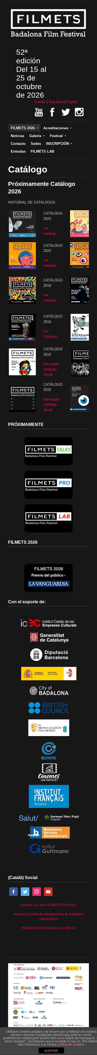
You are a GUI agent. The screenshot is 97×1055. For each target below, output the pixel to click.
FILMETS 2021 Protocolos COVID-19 (49, 928)
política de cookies (70, 1044)
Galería (35, 136)
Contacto (18, 144)
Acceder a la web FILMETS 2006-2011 (48, 905)
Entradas (18, 151)
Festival (56, 136)
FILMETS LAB (42, 151)
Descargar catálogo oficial (51, 369)
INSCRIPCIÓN (57, 144)
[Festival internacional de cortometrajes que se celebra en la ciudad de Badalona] (48, 38)
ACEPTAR (51, 1050)
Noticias (17, 136)
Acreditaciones (55, 128)
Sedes (36, 144)
